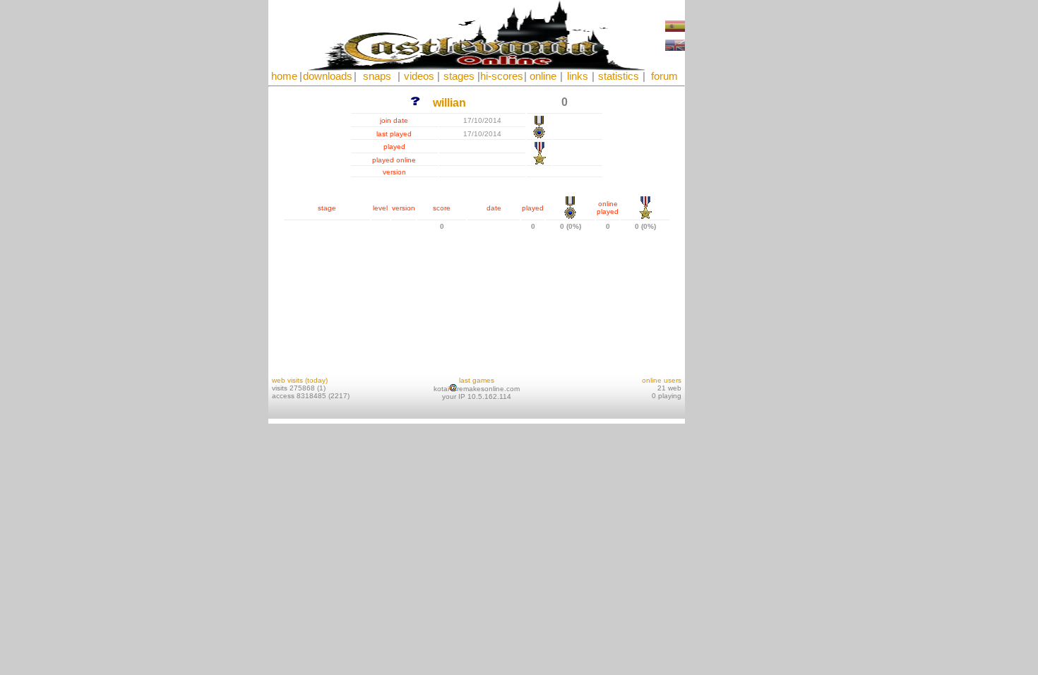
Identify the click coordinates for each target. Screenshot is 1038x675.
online (543, 76)
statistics (618, 76)
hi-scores (501, 76)
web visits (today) (300, 380)
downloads (327, 76)
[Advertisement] (727, 212)
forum (664, 76)
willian (449, 103)
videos (419, 76)
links (577, 76)
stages (459, 76)
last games (476, 380)
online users (661, 380)
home (284, 76)
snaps (377, 76)
